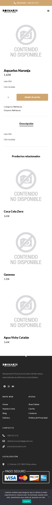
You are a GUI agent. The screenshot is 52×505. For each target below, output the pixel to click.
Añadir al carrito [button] (26, 221)
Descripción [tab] (26, 123)
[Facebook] (5, 386)
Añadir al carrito (32, 97)
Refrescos (17, 106)
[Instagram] (9, 386)
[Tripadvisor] (13, 386)
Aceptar (26, 501)
